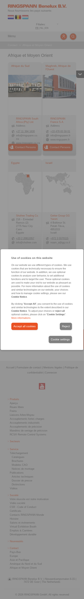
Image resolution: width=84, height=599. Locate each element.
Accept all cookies (24, 326)
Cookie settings (60, 339)
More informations (20, 318)
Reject (66, 326)
